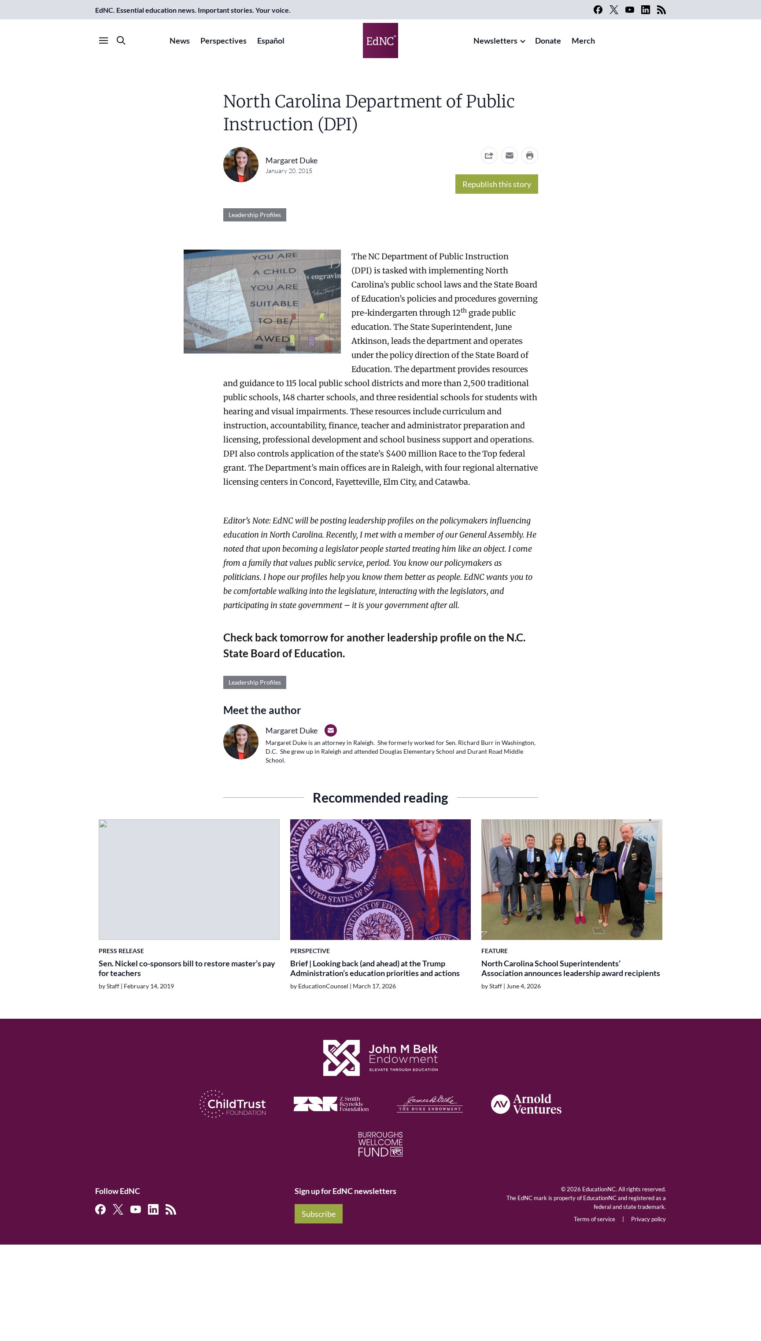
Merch (583, 40)
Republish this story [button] (496, 184)
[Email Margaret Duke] (331, 730)
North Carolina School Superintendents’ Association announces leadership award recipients (570, 968)
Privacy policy (648, 1219)
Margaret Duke (292, 160)
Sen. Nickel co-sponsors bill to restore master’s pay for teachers (187, 968)
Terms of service (594, 1219)
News (180, 40)
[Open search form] (121, 40)
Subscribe (319, 1214)
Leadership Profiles (255, 214)
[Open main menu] (103, 40)
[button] (509, 155)
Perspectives (223, 40)
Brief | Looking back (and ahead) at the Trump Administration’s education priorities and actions (375, 968)
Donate (548, 40)
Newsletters (495, 40)
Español (270, 40)
